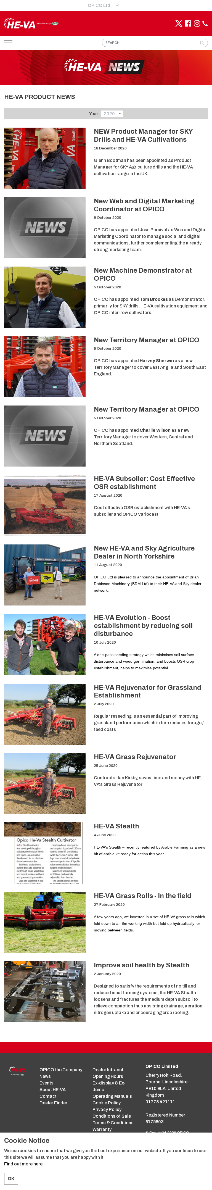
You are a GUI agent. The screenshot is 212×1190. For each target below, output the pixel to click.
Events (46, 1083)
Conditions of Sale (111, 1116)
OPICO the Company (60, 1069)
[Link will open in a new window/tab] (178, 23)
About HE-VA (52, 1089)
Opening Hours (107, 1076)
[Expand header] (8, 43)
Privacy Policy (106, 1109)
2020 (109, 113)
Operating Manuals (112, 1096)
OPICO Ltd (99, 5)
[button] (202, 43)
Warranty (102, 1129)
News (45, 1076)
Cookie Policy (106, 1103)
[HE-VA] (31, 23)
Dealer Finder (53, 1103)
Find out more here (23, 1164)
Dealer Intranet (107, 1069)
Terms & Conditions (113, 1122)
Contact (48, 1096)
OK (11, 1178)
